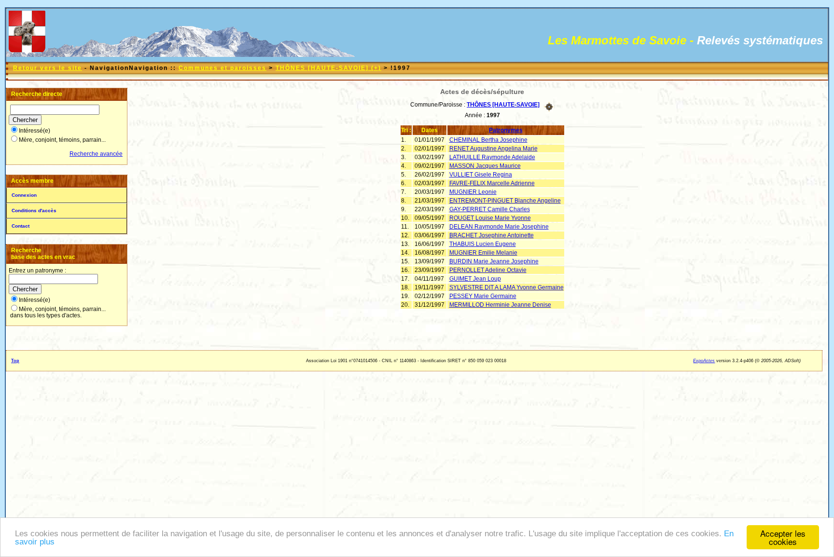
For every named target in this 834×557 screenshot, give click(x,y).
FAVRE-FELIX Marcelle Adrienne (492, 183)
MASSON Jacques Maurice (485, 166)
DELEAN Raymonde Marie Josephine (499, 226)
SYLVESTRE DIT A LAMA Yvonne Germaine (506, 287)
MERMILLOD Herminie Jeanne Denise (500, 304)
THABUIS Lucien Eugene (482, 244)
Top (15, 360)
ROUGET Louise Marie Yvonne (490, 218)
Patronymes (506, 130)
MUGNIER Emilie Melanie (483, 252)
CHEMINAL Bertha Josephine (488, 139)
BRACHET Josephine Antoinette (491, 235)
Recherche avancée (96, 153)
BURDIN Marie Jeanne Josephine (494, 261)
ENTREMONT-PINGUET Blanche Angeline (505, 200)
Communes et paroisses (222, 68)
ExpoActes (704, 360)
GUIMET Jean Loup (475, 278)
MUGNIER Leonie (473, 192)
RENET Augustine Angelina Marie (493, 148)
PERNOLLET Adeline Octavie (488, 270)
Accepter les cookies (783, 537)
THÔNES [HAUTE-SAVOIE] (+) (328, 68)
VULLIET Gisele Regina (480, 174)
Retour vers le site (47, 68)
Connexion (24, 195)
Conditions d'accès (34, 210)
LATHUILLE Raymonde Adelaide (492, 157)
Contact (20, 226)
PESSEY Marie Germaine (482, 296)
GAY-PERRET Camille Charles (489, 209)
